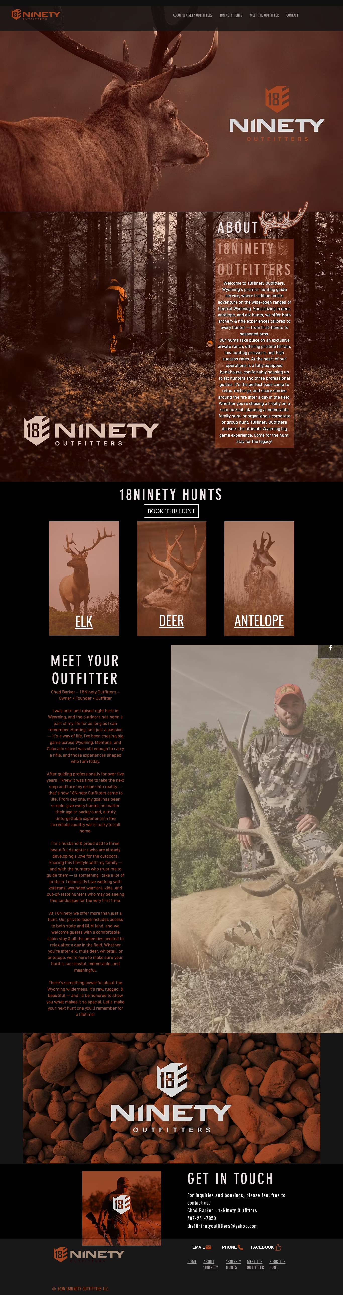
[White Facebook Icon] (330, 647)
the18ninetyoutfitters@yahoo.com (222, 1226)
